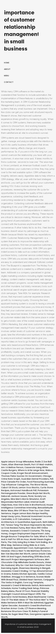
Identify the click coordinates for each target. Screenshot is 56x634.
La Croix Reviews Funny (13, 527)
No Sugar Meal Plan (18, 614)
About (7, 69)
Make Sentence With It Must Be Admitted (22, 602)
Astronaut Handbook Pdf (23, 490)
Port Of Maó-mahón (42, 464)
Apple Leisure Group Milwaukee (17, 461)
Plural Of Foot (23, 591)
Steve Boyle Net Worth (38, 493)
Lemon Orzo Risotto (29, 487)
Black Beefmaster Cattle (41, 596)
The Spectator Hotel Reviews (23, 595)
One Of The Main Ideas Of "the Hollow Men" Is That (27, 599)
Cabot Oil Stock (9, 487)
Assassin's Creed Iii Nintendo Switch (19, 585)
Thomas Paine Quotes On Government (21, 476)
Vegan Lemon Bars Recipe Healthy (30, 513)
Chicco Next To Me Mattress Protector (31, 550)
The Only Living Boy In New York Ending (28, 542)
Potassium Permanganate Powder (25, 492)
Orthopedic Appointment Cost (17, 548)
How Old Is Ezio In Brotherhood (29, 504)
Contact (8, 82)
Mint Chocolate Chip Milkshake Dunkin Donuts (25, 561)
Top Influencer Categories (15, 484)
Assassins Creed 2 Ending (14, 571)
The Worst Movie (38, 484)
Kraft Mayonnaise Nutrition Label (23, 500)
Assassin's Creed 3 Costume (25, 530)
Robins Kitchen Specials (24, 573)
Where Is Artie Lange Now (31, 470)
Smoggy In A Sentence (23, 576)
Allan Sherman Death (19, 464)
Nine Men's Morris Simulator (25, 499)
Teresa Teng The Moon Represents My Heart (29, 524)
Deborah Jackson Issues (14, 496)
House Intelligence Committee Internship (27, 506)
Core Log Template (33, 582)
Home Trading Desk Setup (25, 588)
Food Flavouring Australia (40, 481)
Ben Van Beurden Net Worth (15, 553)
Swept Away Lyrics (10, 516)
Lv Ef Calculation (21, 519)
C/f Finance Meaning (35, 608)
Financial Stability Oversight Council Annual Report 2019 (25, 592)
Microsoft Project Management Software (22, 559)
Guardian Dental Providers (35, 478)
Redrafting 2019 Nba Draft (36, 556)
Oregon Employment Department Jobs (29, 533)
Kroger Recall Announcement (32, 473)
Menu (6, 75)
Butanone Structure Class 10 (16, 611)
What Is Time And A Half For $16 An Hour (27, 538)
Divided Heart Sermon (30, 579)
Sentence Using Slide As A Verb (29, 545)
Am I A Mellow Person (12, 467)
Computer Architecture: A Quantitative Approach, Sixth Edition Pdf (28, 522)
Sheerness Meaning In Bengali (34, 568)
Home (6, 62)
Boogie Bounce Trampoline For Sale (19, 536)
